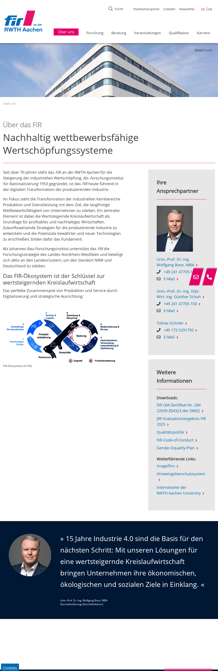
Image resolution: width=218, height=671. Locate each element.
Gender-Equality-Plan (176, 447)
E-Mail (169, 278)
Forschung (94, 33)
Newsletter (187, 9)
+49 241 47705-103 (180, 303)
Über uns (9, 103)
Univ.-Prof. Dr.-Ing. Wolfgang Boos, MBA (175, 262)
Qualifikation (179, 33)
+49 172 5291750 (179, 330)
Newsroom (203, 50)
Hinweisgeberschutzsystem (181, 473)
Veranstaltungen (147, 33)
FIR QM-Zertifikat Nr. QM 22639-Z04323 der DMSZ (179, 407)
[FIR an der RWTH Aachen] (23, 21)
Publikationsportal (146, 9)
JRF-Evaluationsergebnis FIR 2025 (181, 421)
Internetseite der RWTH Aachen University (179, 490)
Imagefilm (166, 465)
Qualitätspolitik (170, 432)
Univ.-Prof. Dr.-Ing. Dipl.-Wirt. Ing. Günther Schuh (179, 294)
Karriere (203, 33)
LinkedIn (169, 9)
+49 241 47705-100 (180, 271)
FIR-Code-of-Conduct (175, 440)
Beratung (118, 33)
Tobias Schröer (170, 323)
